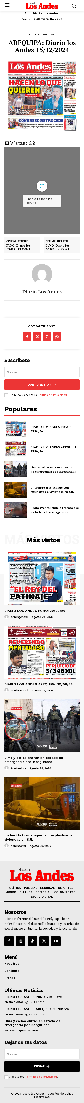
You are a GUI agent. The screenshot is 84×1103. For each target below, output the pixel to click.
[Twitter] (37, 336)
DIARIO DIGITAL (42, 34)
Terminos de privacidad (41, 1076)
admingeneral (19, 617)
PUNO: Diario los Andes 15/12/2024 (58, 247)
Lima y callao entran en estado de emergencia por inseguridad (53, 469)
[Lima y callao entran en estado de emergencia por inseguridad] (15, 469)
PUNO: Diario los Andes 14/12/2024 (18, 247)
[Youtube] (56, 941)
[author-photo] (7, 617)
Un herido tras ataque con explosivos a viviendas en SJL (52, 489)
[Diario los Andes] (42, 274)
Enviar (39, 1066)
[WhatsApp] (57, 336)
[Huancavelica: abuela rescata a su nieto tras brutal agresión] (15, 510)
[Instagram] (20, 941)
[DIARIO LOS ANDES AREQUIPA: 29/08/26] (15, 449)
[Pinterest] (47, 336)
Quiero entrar (39, 384)
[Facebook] (27, 336)
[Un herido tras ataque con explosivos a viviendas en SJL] (15, 490)
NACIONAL (10, 1030)
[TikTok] (32, 941)
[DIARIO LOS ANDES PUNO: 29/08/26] (15, 429)
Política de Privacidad (52, 395)
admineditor (18, 768)
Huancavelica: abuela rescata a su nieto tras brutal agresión (54, 510)
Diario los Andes (46, 13)
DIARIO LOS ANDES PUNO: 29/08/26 (34, 611)
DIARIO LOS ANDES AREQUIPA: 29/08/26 (54, 449)
